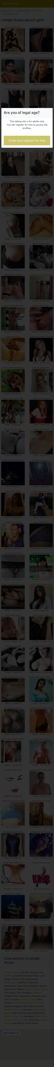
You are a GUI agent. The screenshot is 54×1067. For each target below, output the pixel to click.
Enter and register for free (27, 140)
